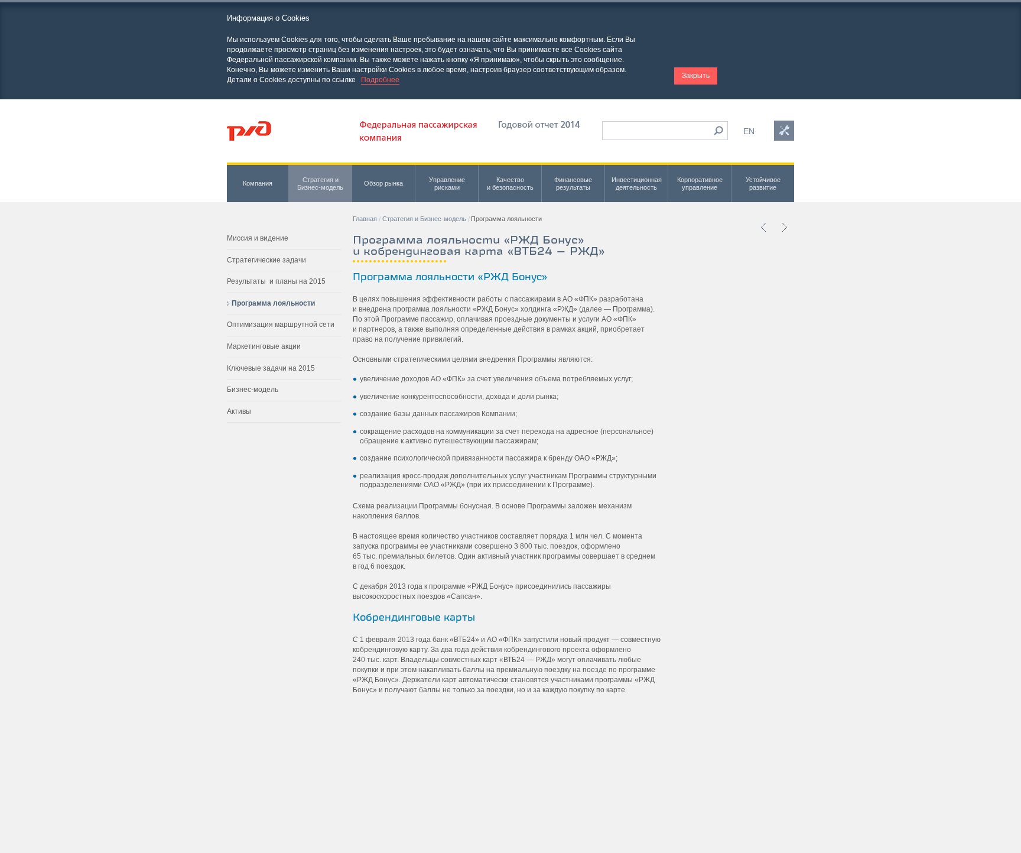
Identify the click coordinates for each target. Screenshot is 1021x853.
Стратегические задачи (266, 260)
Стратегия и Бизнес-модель (424, 218)
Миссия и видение (257, 238)
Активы (239, 411)
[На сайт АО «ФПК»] (418, 138)
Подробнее (380, 80)
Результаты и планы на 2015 (276, 281)
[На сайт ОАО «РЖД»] (249, 131)
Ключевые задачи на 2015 (271, 368)
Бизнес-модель (252, 389)
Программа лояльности (273, 303)
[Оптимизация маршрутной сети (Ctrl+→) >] (784, 227)
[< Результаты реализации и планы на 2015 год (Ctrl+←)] (764, 227)
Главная (365, 218)
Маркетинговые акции (264, 346)
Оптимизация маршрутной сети (280, 324)
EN (749, 131)
